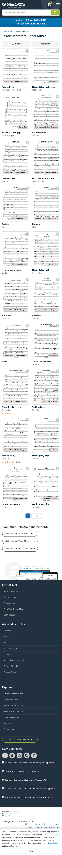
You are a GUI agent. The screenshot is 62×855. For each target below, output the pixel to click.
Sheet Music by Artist (13, 694)
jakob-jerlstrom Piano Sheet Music (20, 534)
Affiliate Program (11, 648)
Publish (7, 643)
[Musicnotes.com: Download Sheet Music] (13, 5)
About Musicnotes (13, 624)
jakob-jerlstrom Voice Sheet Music (20, 541)
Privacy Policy (10, 672)
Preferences (9, 603)
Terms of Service (11, 666)
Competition (9, 729)
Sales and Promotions (13, 712)
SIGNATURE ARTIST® (13, 706)
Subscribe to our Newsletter (19, 740)
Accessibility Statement (14, 660)
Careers (7, 631)
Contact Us (9, 654)
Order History (10, 597)
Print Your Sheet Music (14, 609)
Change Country (8, 816)
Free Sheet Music (12, 717)
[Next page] (40, 516)
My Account (9, 584)
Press (6, 637)
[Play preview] (27, 51)
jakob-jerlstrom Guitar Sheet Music (20, 549)
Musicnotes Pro (11, 591)
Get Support (9, 615)
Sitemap (7, 723)
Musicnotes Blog (11, 700)
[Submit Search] (55, 12)
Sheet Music (7, 31)
